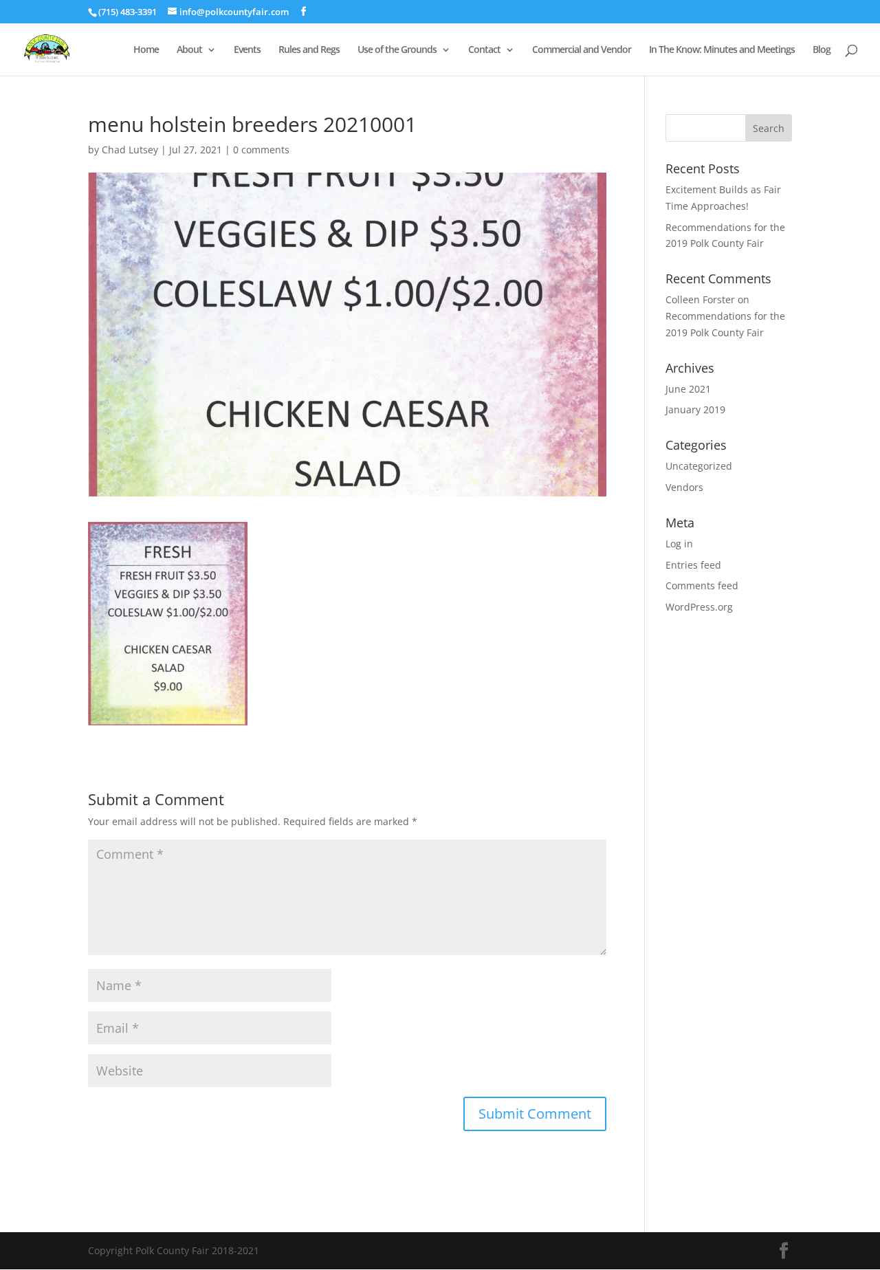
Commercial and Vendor (581, 50)
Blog (821, 50)
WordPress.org (699, 606)
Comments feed (702, 585)
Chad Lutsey (130, 149)
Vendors (684, 487)
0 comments (261, 149)
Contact (484, 50)
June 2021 (688, 388)
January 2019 (695, 409)
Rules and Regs (309, 50)
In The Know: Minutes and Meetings (722, 50)
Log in (679, 543)
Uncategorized (699, 465)
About (189, 50)
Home (146, 50)
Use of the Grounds (397, 50)
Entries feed (693, 564)
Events (247, 50)
